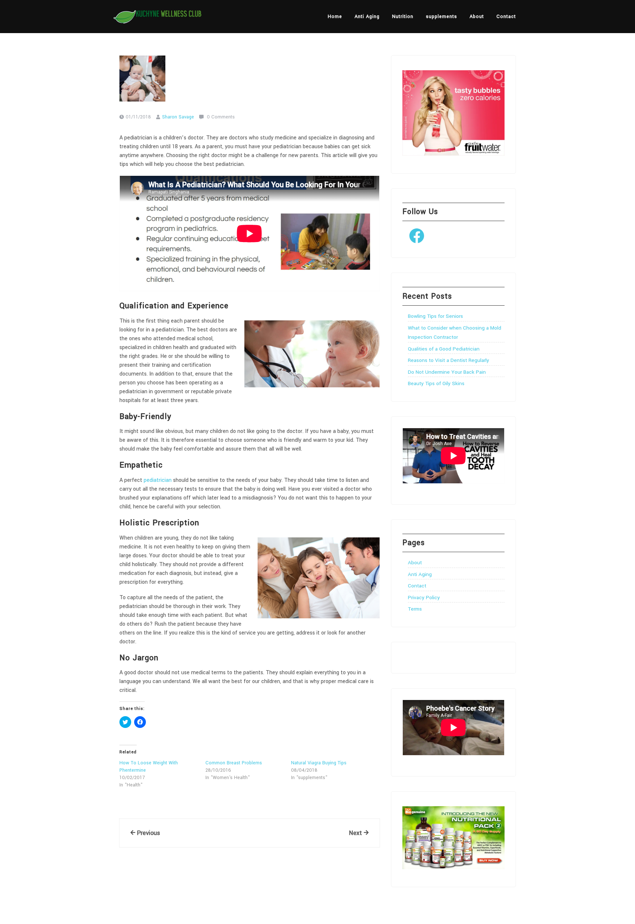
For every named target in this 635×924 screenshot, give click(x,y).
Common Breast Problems (233, 763)
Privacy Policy (424, 597)
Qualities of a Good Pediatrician (444, 348)
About (477, 16)
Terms (415, 608)
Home (335, 16)
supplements (441, 16)
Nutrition (402, 16)
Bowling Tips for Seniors (435, 316)
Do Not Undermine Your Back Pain (447, 372)
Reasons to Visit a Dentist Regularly (448, 360)
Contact (506, 16)
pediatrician (158, 480)
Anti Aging (367, 16)
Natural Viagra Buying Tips (319, 763)
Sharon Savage (178, 117)
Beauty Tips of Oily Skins (436, 383)
